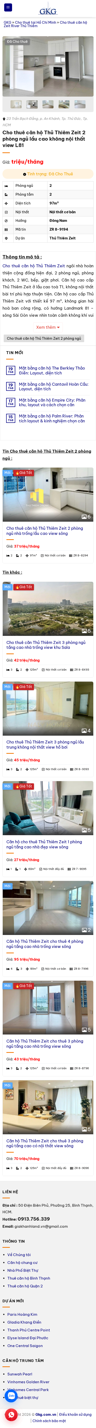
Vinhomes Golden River (28, 1382)
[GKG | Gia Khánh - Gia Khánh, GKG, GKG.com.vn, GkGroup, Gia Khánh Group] (48, 9)
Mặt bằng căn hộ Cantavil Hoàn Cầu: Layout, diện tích (54, 386)
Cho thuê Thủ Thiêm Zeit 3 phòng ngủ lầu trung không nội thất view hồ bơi (45, 745)
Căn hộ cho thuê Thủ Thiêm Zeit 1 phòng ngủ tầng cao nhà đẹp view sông (44, 844)
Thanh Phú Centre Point (28, 1330)
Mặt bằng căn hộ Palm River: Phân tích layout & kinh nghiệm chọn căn (52, 418)
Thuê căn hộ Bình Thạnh (28, 1278)
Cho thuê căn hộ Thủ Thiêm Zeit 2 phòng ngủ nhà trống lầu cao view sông (44, 531)
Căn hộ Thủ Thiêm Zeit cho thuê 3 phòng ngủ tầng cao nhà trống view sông (44, 1044)
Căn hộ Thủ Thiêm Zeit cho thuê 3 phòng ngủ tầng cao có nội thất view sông (44, 1143)
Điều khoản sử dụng (75, 1414)
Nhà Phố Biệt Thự (22, 1270)
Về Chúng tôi (19, 1254)
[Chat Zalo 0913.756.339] (11, 1396)
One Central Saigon (25, 1345)
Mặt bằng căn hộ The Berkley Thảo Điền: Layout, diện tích (52, 370)
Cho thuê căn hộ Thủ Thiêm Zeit (33, 265)
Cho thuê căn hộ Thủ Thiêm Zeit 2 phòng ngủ (44, 338)
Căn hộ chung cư (22, 1262)
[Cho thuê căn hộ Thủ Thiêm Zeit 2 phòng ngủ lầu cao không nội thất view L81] (48, 66)
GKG (7, 22)
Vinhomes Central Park (28, 1389)
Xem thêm (46, 327)
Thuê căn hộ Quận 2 (25, 1286)
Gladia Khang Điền (24, 1322)
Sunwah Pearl (19, 1374)
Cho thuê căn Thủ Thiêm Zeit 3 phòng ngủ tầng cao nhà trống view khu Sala (45, 645)
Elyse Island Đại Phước (27, 1338)
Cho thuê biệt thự (22, 1397)
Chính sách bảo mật (49, 1421)
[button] (8, 7)
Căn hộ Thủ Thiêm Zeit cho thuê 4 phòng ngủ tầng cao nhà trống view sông (44, 944)
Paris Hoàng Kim (22, 1314)
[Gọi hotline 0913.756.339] (11, 1415)
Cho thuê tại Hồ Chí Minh (35, 22)
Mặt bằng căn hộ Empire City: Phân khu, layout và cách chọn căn (52, 402)
